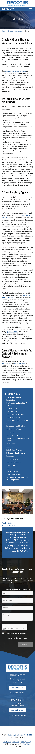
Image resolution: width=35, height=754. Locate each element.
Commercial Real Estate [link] (15, 415)
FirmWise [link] (26, 744)
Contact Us (25, 645)
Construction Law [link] (13, 418)
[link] (17, 5)
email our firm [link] (19, 364)
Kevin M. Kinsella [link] (8, 525)
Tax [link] (7, 468)
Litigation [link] (10, 456)
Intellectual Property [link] (14, 450)
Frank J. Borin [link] (7, 523)
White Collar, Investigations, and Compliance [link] (17, 478)
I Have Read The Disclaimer (16, 633)
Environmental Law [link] (13, 429)
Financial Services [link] (13, 435)
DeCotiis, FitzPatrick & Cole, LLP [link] (20, 735)
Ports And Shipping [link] (14, 462)
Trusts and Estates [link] (13, 474)
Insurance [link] (10, 447)
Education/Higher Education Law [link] (17, 422)
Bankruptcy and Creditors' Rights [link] (16, 404)
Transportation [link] (12, 471)
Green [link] (11, 432)
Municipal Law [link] (12, 459)
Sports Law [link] (10, 465)
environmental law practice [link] (15, 71)
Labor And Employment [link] (15, 453)
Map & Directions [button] (17, 687)
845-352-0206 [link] (20, 715)
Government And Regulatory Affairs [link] (17, 439)
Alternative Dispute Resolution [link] (13, 399)
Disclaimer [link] (12, 638)
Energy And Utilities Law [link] (15, 426)
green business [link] (12, 332)
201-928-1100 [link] (8, 9)
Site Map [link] (15, 742)
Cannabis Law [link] (11, 411)
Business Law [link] (11, 408)
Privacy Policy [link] (22, 638)
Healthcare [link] (10, 444)
